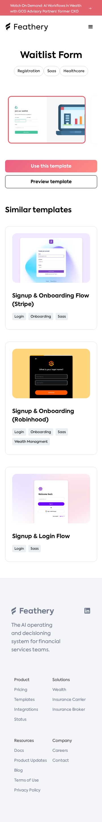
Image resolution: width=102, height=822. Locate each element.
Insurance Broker (68, 709)
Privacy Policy (27, 790)
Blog (18, 770)
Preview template (51, 181)
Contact (60, 760)
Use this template (51, 166)
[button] (90, 26)
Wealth (59, 689)
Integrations (26, 709)
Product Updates (30, 760)
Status (20, 719)
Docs (19, 750)
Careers (60, 750)
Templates (24, 699)
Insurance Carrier (69, 699)
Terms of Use (26, 780)
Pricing (20, 689)
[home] (25, 27)
